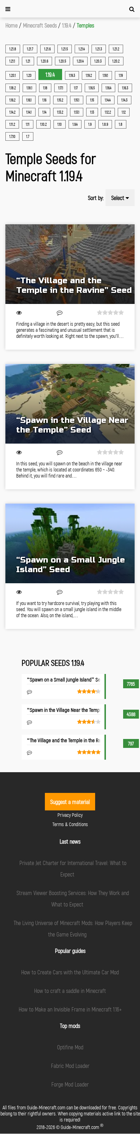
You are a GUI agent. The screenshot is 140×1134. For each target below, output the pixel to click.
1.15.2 (60, 100)
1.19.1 (105, 75)
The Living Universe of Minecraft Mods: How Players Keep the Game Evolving (73, 928)
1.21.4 (82, 49)
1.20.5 (62, 61)
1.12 (124, 112)
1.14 (44, 112)
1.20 (29, 75)
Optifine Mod (70, 1047)
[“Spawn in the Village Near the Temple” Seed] (70, 404)
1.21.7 (30, 49)
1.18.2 (12, 88)
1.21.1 (12, 61)
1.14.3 (124, 100)
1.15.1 (76, 100)
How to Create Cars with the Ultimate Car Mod (70, 972)
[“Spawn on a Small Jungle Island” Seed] (70, 543)
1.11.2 (12, 124)
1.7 (27, 136)
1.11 (27, 124)
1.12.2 (108, 112)
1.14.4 (108, 100)
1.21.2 (116, 49)
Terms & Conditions (70, 824)
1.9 (90, 124)
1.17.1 (60, 88)
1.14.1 (29, 112)
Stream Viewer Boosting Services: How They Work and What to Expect (73, 898)
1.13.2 (60, 112)
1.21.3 (98, 49)
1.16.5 (92, 88)
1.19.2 (89, 75)
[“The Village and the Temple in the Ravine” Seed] (70, 264)
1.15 (92, 100)
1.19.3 (72, 75)
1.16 (44, 100)
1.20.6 (44, 61)
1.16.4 (108, 88)
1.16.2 (12, 100)
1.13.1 (76, 112)
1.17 (76, 88)
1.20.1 (12, 75)
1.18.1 (29, 88)
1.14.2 (12, 112)
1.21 (28, 61)
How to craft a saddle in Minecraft (70, 990)
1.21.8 (12, 49)
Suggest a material (70, 801)
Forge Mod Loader (70, 1084)
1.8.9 (105, 124)
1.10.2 (43, 124)
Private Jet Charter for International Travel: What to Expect (72, 868)
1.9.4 (75, 124)
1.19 (121, 75)
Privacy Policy (70, 815)
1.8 (120, 124)
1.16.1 (29, 100)
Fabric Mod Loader (70, 1065)
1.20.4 (80, 61)
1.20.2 (116, 61)
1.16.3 (125, 88)
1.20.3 (98, 61)
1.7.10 (12, 136)
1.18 (45, 88)
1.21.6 (47, 49)
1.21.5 (64, 49)
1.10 (59, 124)
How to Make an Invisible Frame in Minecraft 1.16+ (70, 1009)
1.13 (92, 112)
